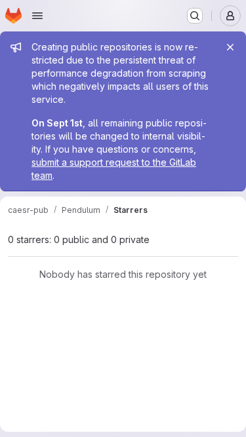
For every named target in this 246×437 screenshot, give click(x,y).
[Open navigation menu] (37, 15)
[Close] (230, 47)
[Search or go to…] (195, 16)
